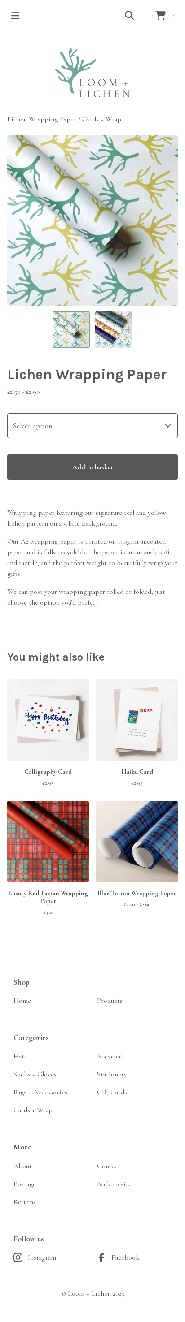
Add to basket (92, 466)
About (22, 1166)
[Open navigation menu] (15, 16)
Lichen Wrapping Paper (41, 119)
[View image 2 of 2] (113, 329)
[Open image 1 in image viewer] (92, 220)
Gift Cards (112, 1092)
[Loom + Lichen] (93, 72)
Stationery (112, 1074)
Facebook (125, 1257)
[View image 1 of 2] (71, 329)
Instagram (42, 1257)
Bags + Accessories (40, 1092)
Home (22, 1000)
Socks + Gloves (35, 1074)
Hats (20, 1056)
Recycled (110, 1056)
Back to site (114, 1183)
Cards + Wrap (101, 119)
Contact (108, 1166)
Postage (24, 1183)
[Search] (129, 15)
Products (110, 1000)
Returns (24, 1201)
